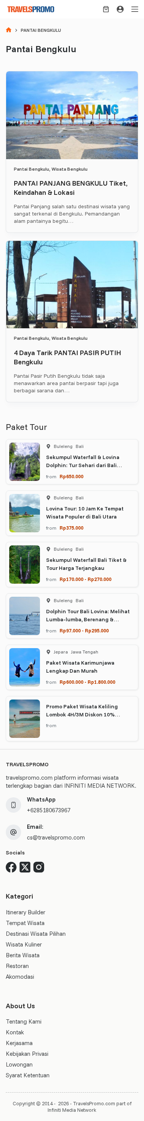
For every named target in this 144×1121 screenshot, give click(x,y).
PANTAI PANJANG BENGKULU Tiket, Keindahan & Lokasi (70, 187)
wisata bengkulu (69, 169)
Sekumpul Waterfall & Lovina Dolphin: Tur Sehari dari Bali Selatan (82, 465)
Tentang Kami (23, 1021)
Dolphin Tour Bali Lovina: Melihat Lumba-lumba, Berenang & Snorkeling (88, 619)
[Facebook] (11, 867)
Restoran (17, 966)
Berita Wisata (23, 955)
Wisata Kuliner (24, 944)
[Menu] (134, 9)
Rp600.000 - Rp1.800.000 (87, 682)
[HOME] (9, 30)
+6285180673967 (48, 810)
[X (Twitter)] (25, 867)
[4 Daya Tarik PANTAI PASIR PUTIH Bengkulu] (72, 285)
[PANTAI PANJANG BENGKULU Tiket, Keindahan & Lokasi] (72, 115)
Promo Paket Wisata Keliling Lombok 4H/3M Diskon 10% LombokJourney (82, 714)
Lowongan (19, 1064)
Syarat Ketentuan (28, 1075)
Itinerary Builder (25, 912)
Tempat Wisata (25, 923)
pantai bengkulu (31, 169)
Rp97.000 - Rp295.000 (84, 630)
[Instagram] (38, 867)
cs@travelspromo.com (56, 837)
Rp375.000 (71, 528)
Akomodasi (20, 976)
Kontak (15, 1032)
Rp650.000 (71, 476)
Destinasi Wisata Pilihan (36, 933)
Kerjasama (19, 1043)
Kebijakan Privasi (27, 1053)
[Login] (120, 9)
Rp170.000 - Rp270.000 (85, 579)
